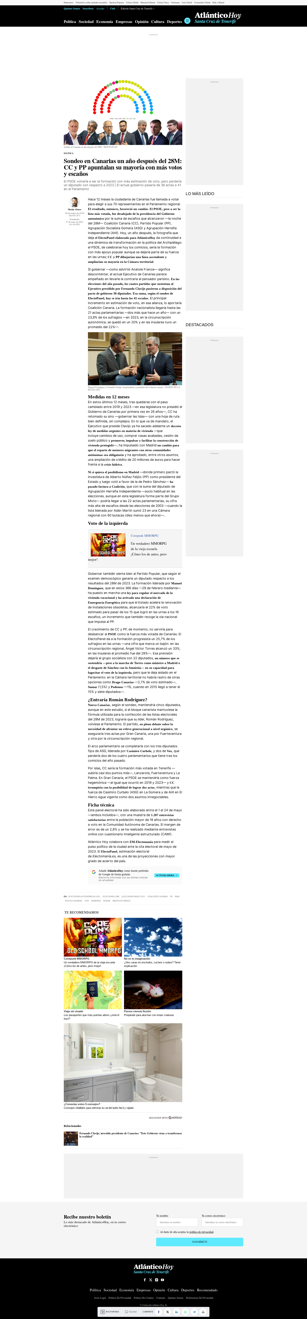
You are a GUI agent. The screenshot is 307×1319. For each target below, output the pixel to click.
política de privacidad (201, 1232)
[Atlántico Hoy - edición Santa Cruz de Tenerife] (218, 18)
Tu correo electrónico (213, 1215)
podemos (96, 901)
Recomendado (207, 1290)
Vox (87, 901)
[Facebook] (158, 1311)
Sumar (106, 901)
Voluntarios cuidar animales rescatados (91, 2)
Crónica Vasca (163, 2)
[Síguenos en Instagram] (156, 1279)
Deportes (174, 21)
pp (171, 896)
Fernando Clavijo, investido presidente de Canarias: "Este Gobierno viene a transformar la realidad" (130, 1135)
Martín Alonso (74, 209)
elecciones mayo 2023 (133, 896)
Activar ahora (165, 875)
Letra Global (187, 2)
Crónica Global (132, 2)
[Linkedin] (176, 1311)
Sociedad (86, 21)
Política (70, 21)
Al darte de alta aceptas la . (186, 1231)
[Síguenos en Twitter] (150, 1279)
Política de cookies (144, 1297)
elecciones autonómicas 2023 (84, 896)
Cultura (157, 21)
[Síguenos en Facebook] (144, 1279)
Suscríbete (88, 8)
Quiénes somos (175, 1297)
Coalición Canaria (157, 896)
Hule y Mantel (218, 2)
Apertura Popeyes (116, 2)
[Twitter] (167, 1311)
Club (112, 8)
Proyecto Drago (121, 901)
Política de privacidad (120, 1297)
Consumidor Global (202, 2)
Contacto (160, 1297)
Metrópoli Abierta (148, 2)
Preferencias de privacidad (199, 1297)
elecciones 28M (111, 896)
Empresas (124, 21)
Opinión (142, 21)
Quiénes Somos (72, 8)
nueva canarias (73, 901)
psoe (177, 896)
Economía (104, 21)
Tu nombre (162, 1215)
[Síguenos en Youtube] (162, 1279)
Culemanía (175, 2)
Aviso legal (100, 1297)
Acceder (100, 8)
